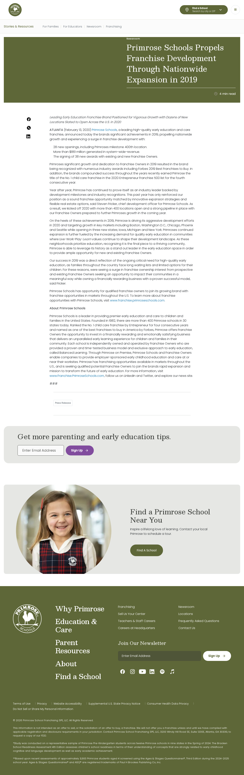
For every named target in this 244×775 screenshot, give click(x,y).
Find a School (78, 676)
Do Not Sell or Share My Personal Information (43, 709)
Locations (185, 614)
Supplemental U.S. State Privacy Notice (114, 704)
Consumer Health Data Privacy (168, 704)
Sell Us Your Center (131, 614)
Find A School (147, 550)
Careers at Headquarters (136, 628)
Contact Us (186, 628)
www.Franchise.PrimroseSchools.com (77, 376)
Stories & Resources (19, 26)
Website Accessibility (68, 704)
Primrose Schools (104, 130)
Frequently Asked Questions (198, 621)
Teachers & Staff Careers (136, 621)
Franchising (114, 26)
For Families (51, 26)
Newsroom (94, 26)
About (65, 663)
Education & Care (76, 625)
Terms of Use (21, 704)
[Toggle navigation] (235, 9)
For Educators (72, 26)
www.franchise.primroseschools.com (137, 300)
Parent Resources (72, 646)
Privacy (42, 704)
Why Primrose (79, 608)
